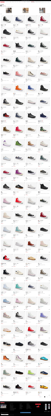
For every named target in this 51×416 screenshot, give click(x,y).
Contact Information (11, 407)
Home (0, 3)
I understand (4, 414)
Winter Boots (11, 6)
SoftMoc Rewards (21, 405)
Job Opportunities (28, 405)
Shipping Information (11, 405)
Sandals (5, 6)
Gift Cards (20, 407)
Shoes (7, 6)
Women (3, 5)
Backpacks (9, 6)
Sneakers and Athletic (2, 6)
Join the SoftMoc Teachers (12, 409)
